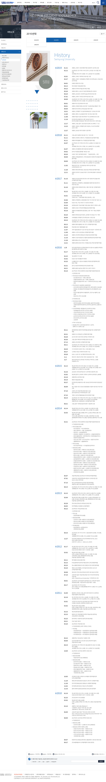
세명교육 (3, 48)
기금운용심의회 (5, 80)
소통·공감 (73, 2)
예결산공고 (58, 774)
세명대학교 (7, 3)
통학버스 (74, 774)
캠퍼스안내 (4, 88)
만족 (39, 761)
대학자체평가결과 (40, 774)
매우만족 (34, 761)
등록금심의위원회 (6, 76)
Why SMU (4, 55)
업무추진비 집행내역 (6, 74)
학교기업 (80, 2)
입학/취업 (19, 2)
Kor (93, 2)
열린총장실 (4, 44)
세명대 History (5, 57)
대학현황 (4, 66)
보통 (43, 761)
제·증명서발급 (66, 774)
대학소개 (3, 52)
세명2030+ (3, 84)
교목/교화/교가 (5, 62)
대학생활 (42, 2)
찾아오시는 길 (82, 774)
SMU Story (65, 2)
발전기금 (3, 92)
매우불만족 (53, 761)
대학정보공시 (50, 774)
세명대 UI (4, 64)
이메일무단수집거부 (29, 774)
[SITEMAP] (103, 2)
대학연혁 (4, 60)
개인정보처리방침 (18, 774)
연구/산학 (49, 2)
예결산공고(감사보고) (7, 70)
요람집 (3, 68)
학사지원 (35, 2)
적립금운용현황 (5, 72)
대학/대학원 (27, 2)
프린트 (103, 33)
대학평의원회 (5, 78)
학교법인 (3, 40)
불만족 (47, 761)
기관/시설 (57, 2)
